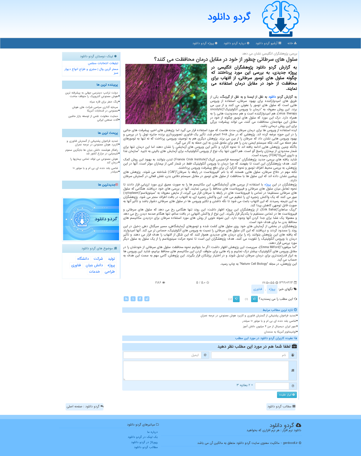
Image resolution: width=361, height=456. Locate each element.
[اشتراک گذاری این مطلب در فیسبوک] (140, 298)
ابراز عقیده (285, 395)
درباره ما (152, 432)
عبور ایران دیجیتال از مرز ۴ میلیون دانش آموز (269, 326)
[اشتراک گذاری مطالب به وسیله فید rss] (126, 298)
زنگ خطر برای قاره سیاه (104, 102)
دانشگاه (83, 259)
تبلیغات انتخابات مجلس (103, 63)
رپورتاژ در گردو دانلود (144, 442)
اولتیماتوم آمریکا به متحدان (280, 332)
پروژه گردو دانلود (203, 43)
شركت (98, 259)
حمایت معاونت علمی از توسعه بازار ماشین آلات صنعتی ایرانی (93, 118)
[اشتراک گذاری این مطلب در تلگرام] (147, 298)
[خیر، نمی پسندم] (236, 299)
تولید (111, 259)
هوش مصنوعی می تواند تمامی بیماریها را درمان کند (94, 161)
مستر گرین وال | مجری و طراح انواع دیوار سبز (91, 71)
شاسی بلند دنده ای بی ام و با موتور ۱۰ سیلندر (269, 321)
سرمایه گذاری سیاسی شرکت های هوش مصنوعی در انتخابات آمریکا (95, 109)
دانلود (272, 96)
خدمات (94, 272)
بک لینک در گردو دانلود (143, 437)
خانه (290, 43)
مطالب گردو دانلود (279, 406)
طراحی (110, 272)
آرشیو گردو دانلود (266, 43)
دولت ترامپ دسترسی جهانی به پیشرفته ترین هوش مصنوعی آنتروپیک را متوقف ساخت (91, 94)
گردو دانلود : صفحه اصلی (83, 406)
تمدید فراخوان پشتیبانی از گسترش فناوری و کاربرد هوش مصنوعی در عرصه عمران (248, 316)
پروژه (267, 184)
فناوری (257, 289)
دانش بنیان (94, 265)
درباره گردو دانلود (235, 43)
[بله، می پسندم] (254, 299)
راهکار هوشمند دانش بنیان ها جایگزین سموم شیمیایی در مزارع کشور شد (91, 152)
